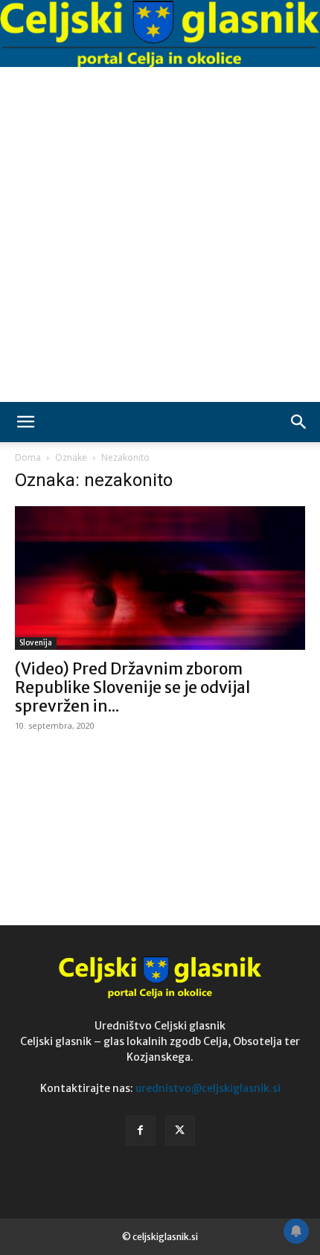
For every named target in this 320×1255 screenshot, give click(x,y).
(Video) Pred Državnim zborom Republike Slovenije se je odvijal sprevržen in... (132, 687)
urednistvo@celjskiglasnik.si (208, 1088)
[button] (25, 422)
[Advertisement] (160, 234)
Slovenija (35, 643)
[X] (180, 1131)
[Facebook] (141, 1131)
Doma (28, 457)
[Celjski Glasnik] (160, 34)
